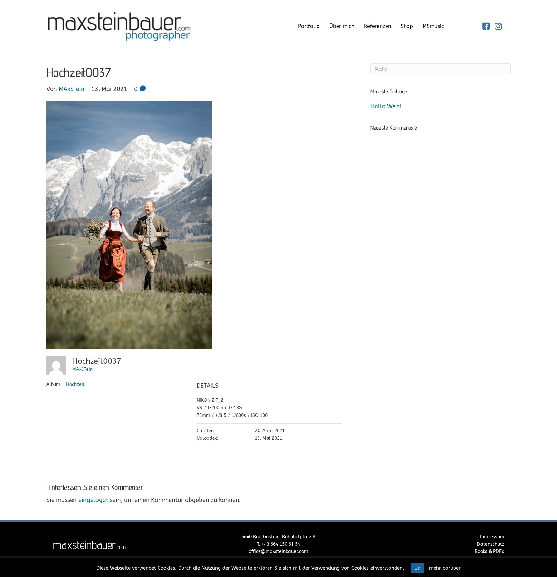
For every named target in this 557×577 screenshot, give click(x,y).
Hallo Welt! (385, 106)
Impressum (492, 537)
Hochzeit (75, 384)
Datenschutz (490, 544)
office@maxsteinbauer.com (278, 551)
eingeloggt (93, 500)
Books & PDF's (489, 551)
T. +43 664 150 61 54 (278, 544)
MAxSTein (82, 369)
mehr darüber (445, 568)
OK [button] (417, 568)
